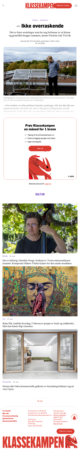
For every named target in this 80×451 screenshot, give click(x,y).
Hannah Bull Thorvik (28, 41)
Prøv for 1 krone (63, 5)
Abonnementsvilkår (9, 421)
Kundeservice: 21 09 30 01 (37, 413)
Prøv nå (40, 148)
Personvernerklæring (10, 416)
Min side (5, 413)
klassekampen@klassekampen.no (40, 415)
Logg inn (47, 183)
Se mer (40, 401)
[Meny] (76, 5)
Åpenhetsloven (8, 418)
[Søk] (3, 5)
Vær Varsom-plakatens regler (59, 415)
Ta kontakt (6, 411)
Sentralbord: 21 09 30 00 (37, 411)
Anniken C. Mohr (49, 41)
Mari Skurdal (57, 423)
